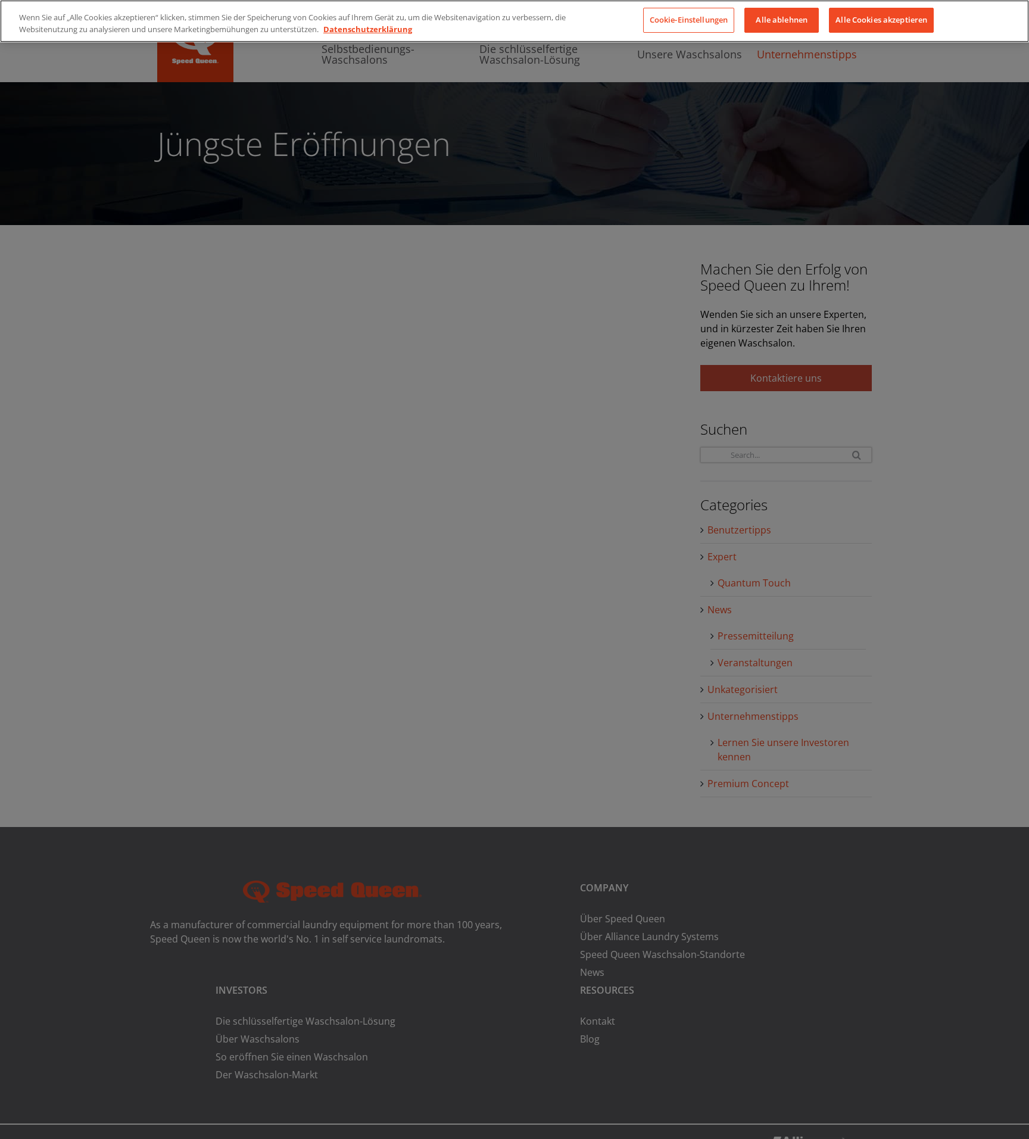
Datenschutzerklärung (367, 29)
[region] (514, 21)
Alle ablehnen (781, 19)
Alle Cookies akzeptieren (881, 19)
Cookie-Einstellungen (689, 19)
